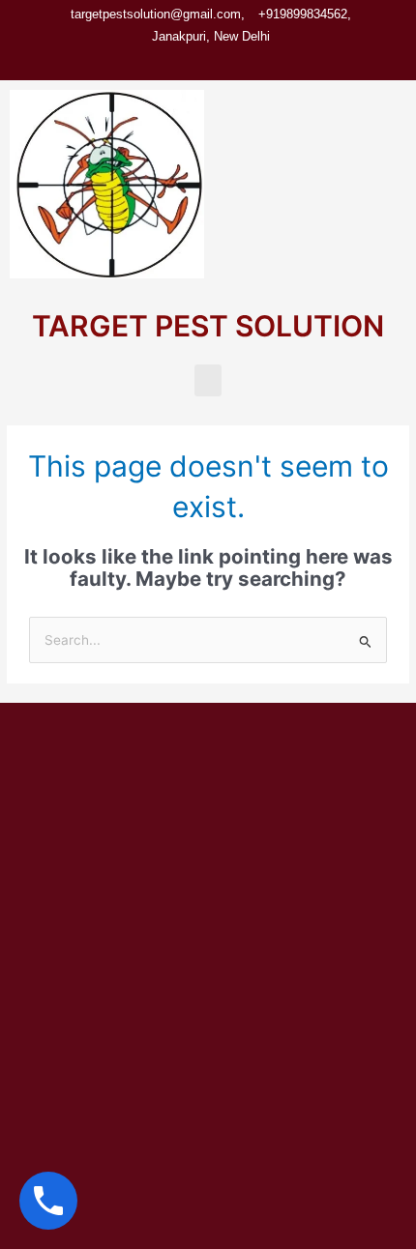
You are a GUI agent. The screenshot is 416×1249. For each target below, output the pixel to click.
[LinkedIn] (229, 61)
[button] (208, 380)
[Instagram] (262, 61)
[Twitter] (196, 61)
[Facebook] (163, 61)
